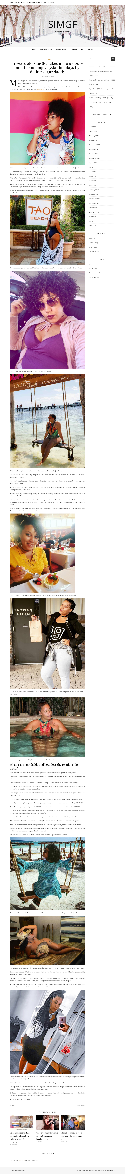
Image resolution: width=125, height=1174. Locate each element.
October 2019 (93, 208)
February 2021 (94, 136)
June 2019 (92, 226)
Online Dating (20, 2)
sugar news (30, 2)
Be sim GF (39, 2)
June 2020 (92, 172)
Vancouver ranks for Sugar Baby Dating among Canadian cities (47, 1136)
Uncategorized (94, 251)
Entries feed (93, 268)
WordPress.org (94, 277)
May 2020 (92, 176)
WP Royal (22, 1170)
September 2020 (94, 158)
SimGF (62, 24)
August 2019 (93, 217)
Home (11, 2)
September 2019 (94, 212)
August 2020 (93, 163)
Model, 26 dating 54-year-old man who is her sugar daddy (72, 1136)
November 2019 (94, 203)
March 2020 (93, 185)
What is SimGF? (49, 2)
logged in (22, 1160)
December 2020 (94, 145)
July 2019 (92, 221)
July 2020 (92, 167)
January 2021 (93, 140)
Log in (91, 264)
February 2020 (94, 190)
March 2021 (93, 131)
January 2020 (93, 194)
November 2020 (94, 149)
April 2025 (92, 127)
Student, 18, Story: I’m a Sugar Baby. (101, 98)
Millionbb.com (40, 89)
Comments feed (94, 273)
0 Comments (81, 1105)
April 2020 (92, 181)
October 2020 (93, 154)
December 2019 (94, 199)
